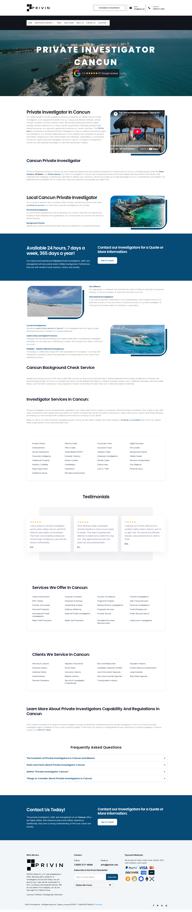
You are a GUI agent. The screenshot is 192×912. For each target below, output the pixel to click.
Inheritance (69, 469)
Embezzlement (38, 448)
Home (30, 23)
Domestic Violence (72, 456)
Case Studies (69, 23)
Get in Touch (107, 260)
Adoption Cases (104, 452)
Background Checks (138, 452)
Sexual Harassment (40, 452)
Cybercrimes (102, 464)
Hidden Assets (136, 456)
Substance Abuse (39, 473)
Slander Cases (103, 460)
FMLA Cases (70, 448)
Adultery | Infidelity (40, 464)
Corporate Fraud (104, 443)
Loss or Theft (103, 469)
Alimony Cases (71, 443)
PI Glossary (98, 904)
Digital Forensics (137, 443)
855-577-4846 (44, 730)
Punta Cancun (54, 174)
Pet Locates (135, 448)
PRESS (59, 23)
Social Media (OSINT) (74, 452)
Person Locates (71, 460)
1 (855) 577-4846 (83, 864)
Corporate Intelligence (41, 456)
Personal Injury (136, 469)
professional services (35, 205)
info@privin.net (109, 864)
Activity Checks (38, 443)
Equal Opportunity (40, 469)
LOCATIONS (102, 23)
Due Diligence (135, 464)
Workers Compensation (140, 460)
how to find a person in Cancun (49, 328)
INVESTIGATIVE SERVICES (43, 23)
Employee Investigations (107, 456)
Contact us (90, 23)
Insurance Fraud (104, 448)
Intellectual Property (41, 460)
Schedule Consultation (109, 8)
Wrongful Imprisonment (75, 473)
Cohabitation (70, 464)
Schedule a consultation (131, 420)
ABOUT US (80, 23)
